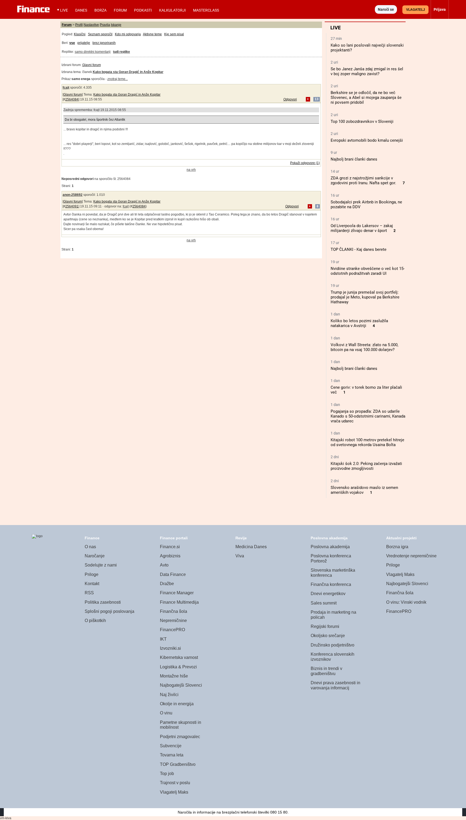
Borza (100, 10)
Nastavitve (91, 25)
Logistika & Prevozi (178, 667)
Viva (239, 556)
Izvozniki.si (170, 648)
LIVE (64, 10)
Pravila (105, 25)
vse (72, 43)
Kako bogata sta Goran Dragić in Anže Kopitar (126, 94)
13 (316, 99)
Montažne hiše (174, 676)
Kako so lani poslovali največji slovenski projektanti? (367, 48)
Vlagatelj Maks (174, 792)
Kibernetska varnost (179, 657)
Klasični (79, 34)
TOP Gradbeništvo (178, 764)
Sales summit (324, 603)
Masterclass (206, 10)
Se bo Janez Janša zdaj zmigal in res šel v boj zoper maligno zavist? (367, 71)
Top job (167, 773)
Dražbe (167, 583)
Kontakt (92, 583)
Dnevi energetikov (328, 593)
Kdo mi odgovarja (128, 34)
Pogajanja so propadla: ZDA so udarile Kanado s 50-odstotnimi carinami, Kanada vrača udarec (368, 416)
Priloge (91, 574)
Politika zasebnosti (103, 602)
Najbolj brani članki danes (354, 159)
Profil (79, 25)
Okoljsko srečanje (328, 635)
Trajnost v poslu (175, 782)
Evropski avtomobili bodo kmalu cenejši (367, 140)
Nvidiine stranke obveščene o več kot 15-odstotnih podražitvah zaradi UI (368, 271)
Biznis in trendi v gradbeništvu (326, 671)
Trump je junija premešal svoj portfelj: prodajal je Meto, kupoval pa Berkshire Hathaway (365, 297)
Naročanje (95, 556)
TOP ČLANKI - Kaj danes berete (358, 249)
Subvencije (170, 745)
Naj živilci (169, 694)
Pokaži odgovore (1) (305, 163)
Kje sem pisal (174, 34)
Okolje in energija (177, 703)
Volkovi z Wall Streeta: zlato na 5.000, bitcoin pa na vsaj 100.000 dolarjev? (364, 347)
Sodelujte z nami (101, 565)
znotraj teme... (117, 79)
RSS (89, 592)
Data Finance (173, 574)
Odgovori (290, 99)
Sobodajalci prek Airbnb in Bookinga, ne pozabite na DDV (366, 204)
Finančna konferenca (331, 584)
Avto (164, 565)
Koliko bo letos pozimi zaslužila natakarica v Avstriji (359, 323)
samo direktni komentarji (93, 52)
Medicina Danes (251, 546)
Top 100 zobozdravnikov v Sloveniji (362, 121)
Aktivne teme (152, 34)
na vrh (191, 170)
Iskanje (116, 25)
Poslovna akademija (330, 546)
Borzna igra (397, 546)
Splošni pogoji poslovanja (109, 611)
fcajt (66, 87)
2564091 (71, 206)
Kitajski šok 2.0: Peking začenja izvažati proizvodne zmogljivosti (366, 466)
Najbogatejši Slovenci (181, 685)
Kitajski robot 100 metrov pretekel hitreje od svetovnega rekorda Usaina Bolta (367, 442)
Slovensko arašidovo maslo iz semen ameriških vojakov (364, 490)
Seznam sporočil (100, 34)
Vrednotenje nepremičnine (411, 556)
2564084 (71, 99)
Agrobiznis (170, 556)
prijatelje (83, 43)
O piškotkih (95, 620)
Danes (81, 10)
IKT (163, 639)
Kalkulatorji (172, 10)
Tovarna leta (171, 755)
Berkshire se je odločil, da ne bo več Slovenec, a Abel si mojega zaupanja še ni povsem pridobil (366, 97)
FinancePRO (172, 629)
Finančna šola (173, 611)
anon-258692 (73, 195)
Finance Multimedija (179, 602)
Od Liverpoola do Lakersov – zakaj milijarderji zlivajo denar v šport (362, 228)
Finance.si (170, 546)
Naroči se (386, 9)
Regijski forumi (325, 626)
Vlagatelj (415, 10)
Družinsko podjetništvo (332, 645)
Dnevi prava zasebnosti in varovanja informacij (335, 685)
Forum (120, 10)
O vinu (166, 713)
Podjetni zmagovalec (180, 736)
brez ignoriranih (104, 43)
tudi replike (121, 52)
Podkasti (143, 10)
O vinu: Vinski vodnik (406, 602)
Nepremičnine (173, 620)
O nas (90, 546)
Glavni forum (91, 65)
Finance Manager (177, 592)
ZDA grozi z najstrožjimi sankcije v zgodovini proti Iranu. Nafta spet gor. (363, 180)
